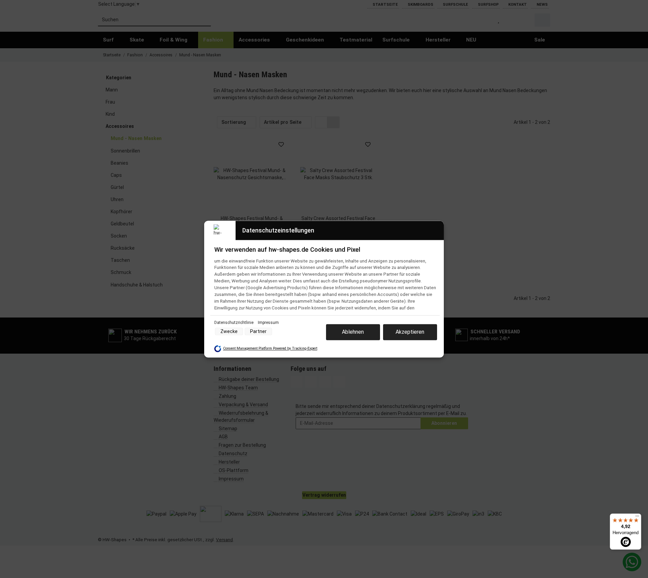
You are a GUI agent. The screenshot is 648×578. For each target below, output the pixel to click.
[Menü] (637, 518)
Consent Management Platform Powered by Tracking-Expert (270, 349)
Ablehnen (353, 332)
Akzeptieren (410, 332)
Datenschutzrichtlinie (234, 322)
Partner (258, 331)
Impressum (268, 322)
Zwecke (229, 331)
